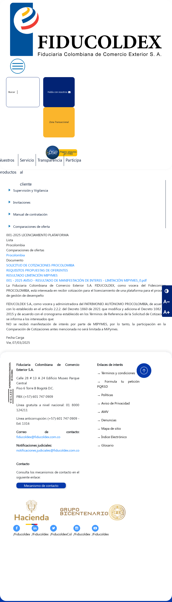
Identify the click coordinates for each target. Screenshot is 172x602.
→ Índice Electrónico (112, 437)
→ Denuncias (106, 420)
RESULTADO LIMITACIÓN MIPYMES (32, 275)
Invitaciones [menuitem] (85, 198)
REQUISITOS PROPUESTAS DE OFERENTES (37, 270)
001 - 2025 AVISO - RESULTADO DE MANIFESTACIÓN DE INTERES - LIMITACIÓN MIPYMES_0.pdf (76, 280)
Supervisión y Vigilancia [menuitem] (85, 186)
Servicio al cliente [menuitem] (26, 161)
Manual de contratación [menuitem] (85, 210)
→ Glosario (105, 445)
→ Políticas (105, 395)
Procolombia (15, 255)
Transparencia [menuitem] (50, 160)
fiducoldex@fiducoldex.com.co (38, 437)
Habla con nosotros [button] (57, 92)
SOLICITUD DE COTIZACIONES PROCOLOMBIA (40, 265)
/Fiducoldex (21, 534)
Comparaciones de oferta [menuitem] (85, 222)
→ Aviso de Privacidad (113, 403)
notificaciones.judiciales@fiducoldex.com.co (47, 450)
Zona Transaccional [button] (59, 122)
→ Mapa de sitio (109, 428)
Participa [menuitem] (72, 161)
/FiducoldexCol (61, 534)
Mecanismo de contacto (41, 485)
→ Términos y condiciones (116, 373)
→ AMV (102, 411)
